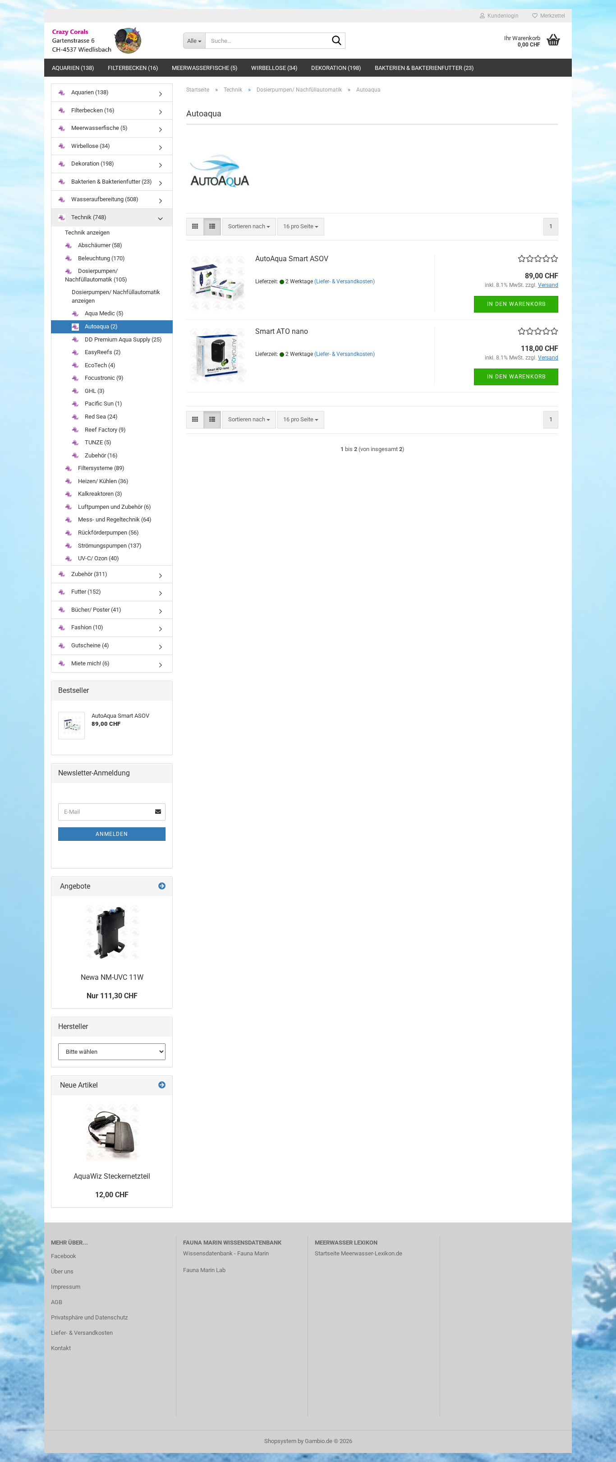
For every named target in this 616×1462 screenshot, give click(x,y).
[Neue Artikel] (161, 1085)
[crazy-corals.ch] (110, 41)
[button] (195, 226)
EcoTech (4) (99, 365)
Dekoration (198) (336, 68)
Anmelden (112, 834)
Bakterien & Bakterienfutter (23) (424, 68)
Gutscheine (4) (89, 645)
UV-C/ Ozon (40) (98, 558)
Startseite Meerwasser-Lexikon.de (358, 1253)
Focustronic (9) (103, 377)
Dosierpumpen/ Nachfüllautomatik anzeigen (116, 296)
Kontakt (61, 1348)
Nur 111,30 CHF (112, 996)
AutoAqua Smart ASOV (291, 258)
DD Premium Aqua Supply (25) (122, 339)
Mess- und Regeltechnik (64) (114, 519)
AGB (56, 1302)
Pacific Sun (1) (102, 403)
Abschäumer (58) (99, 245)
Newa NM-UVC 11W (112, 977)
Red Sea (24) (100, 416)
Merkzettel (551, 16)
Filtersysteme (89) (100, 468)
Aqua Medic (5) (103, 313)
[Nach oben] (591, 1448)
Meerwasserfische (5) (205, 68)
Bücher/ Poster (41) (95, 609)
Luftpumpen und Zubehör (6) (114, 506)
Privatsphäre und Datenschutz (89, 1317)
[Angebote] (161, 886)
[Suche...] (336, 41)
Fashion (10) (86, 627)
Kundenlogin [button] (502, 16)
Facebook (63, 1256)
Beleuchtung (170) (101, 258)
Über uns (62, 1271)
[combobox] (249, 226)
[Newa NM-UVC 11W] (112, 932)
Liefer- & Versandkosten (82, 1332)
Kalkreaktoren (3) (99, 493)
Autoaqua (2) (100, 326)
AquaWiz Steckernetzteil (112, 1176)
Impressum (65, 1286)
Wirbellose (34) (274, 68)
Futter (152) (85, 591)
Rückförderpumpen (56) (108, 532)
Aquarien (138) (73, 68)
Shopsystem (280, 1441)
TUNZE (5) (97, 442)
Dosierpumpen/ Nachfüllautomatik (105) (96, 275)
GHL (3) (94, 390)
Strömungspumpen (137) (109, 545)
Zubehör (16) (100, 455)
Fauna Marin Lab (204, 1270)
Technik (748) (88, 217)
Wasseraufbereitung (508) (104, 199)
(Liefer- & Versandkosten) (344, 281)
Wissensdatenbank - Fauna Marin (226, 1253)
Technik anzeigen (87, 232)
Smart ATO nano (281, 331)
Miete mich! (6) (90, 663)
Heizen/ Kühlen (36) (103, 481)
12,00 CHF (112, 1194)
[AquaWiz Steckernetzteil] (112, 1131)
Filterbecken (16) (133, 68)
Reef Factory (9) (104, 429)
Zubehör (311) (88, 574)
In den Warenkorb (516, 304)
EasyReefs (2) (102, 352)
